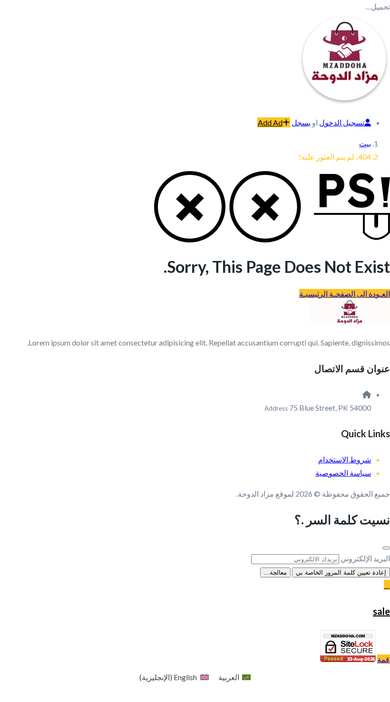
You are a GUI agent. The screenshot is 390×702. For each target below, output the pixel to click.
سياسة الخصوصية (343, 472)
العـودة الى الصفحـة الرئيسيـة (344, 293)
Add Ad (270, 122)
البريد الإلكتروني (365, 558)
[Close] (386, 548)
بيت (365, 143)
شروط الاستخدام (344, 459)
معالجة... (275, 572)
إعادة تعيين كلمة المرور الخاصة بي (341, 572)
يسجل (301, 122)
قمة (383, 659)
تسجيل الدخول (341, 122)
